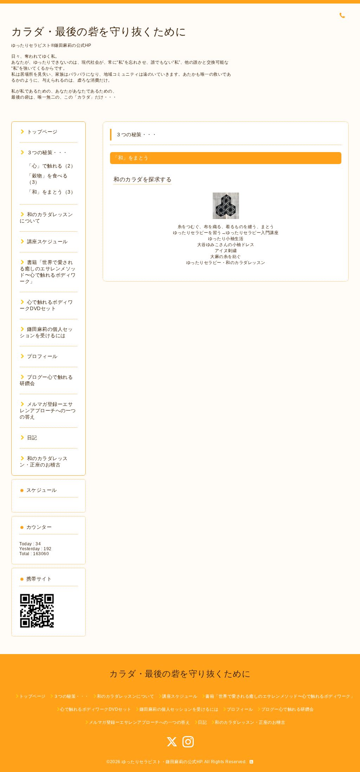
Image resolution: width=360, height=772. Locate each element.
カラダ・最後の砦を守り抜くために (98, 31)
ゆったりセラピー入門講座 (252, 232)
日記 (32, 437)
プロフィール (42, 356)
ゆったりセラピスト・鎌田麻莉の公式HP (162, 761)
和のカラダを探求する (143, 179)
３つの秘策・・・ (47, 152)
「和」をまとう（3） (51, 192)
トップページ (42, 131)
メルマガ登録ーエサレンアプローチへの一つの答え (48, 410)
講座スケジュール (47, 241)
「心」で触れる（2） (51, 166)
